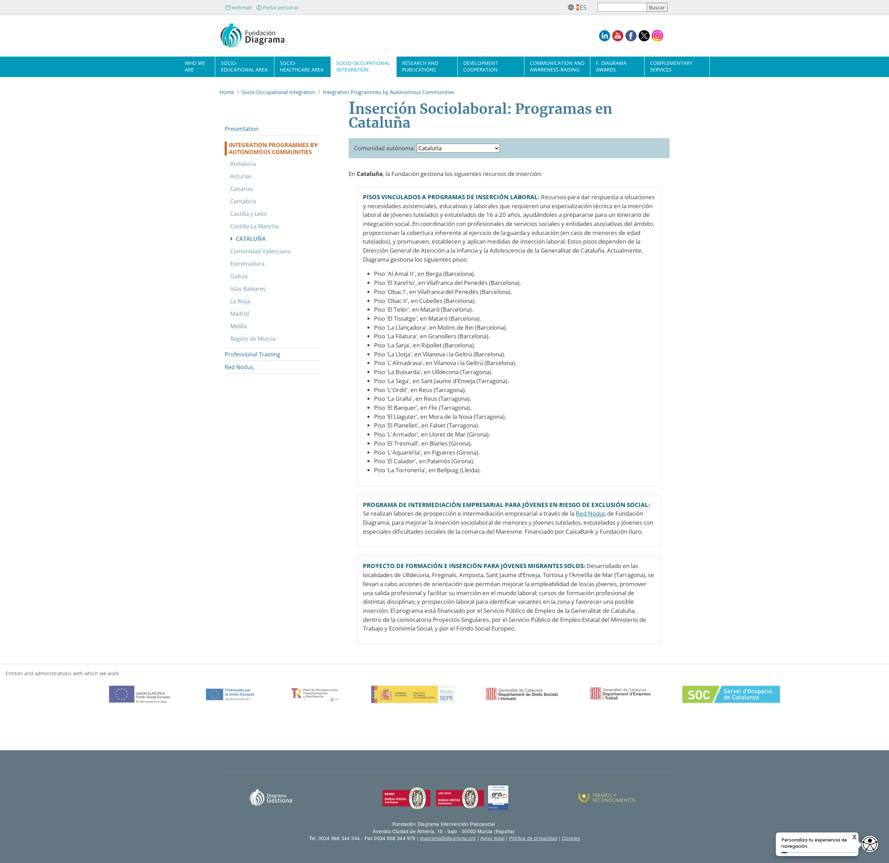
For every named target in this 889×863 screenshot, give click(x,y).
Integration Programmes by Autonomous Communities (388, 91)
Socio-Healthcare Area (302, 66)
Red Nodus (591, 513)
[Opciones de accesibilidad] (870, 844)
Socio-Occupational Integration (363, 66)
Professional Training (252, 354)
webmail (242, 7)
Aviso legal (492, 838)
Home (226, 91)
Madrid (239, 314)
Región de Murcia (253, 338)
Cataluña (251, 238)
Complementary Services (671, 66)
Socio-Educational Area (244, 66)
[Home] (252, 35)
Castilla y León (248, 214)
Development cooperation (480, 66)
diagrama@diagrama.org (448, 838)
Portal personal (280, 7)
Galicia (239, 276)
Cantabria (243, 201)
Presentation (242, 129)
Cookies (571, 838)
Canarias (241, 189)
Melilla (238, 326)
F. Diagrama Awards (611, 66)
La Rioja (240, 301)
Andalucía (243, 164)
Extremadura (247, 264)
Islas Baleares (248, 289)
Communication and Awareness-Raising (557, 66)
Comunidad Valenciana (260, 251)
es (583, 7)
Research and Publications (420, 66)
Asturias (241, 176)
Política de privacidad (533, 838)
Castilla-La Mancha (254, 226)
